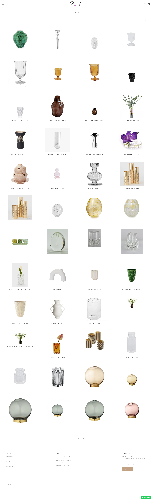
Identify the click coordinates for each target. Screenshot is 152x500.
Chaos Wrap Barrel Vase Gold (94, 222)
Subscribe (128, 469)
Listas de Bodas (9, 456)
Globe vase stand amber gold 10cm (131, 391)
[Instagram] (54, 472)
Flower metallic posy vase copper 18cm (132, 310)
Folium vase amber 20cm (57, 357)
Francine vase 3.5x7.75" (132, 357)
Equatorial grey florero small (20, 323)
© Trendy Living (10, 487)
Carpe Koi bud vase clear (57, 222)
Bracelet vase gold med (20, 222)
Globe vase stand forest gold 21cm (20, 424)
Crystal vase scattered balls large (20, 289)
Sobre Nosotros (9, 466)
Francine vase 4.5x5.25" (20, 391)
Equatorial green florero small (132, 289)
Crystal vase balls (132, 255)
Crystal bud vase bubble (57, 255)
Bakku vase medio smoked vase (94, 120)
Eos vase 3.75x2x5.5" (94, 289)
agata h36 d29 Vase (20, 53)
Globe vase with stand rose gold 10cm (132, 424)
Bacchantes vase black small (132, 86)
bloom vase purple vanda (131, 154)
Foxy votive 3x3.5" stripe (94, 352)
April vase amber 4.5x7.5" (94, 86)
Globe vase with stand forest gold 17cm (94, 424)
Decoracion (8, 459)
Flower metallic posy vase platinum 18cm (20, 346)
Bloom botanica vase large (94, 154)
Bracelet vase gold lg (132, 188)
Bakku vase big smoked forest (57, 120)
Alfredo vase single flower (57, 53)
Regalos (8, 461)
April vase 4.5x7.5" (20, 86)
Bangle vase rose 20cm (132, 120)
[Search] (145, 4)
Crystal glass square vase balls (94, 249)
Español (8, 484)
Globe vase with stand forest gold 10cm (57, 424)
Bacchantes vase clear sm (20, 120)
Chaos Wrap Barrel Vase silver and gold (131, 222)
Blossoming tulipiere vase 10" (20, 188)
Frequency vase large (57, 391)
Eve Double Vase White (57, 323)
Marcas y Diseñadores (11, 464)
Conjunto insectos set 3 (20, 255)
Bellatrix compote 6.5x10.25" (20, 154)
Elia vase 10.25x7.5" (57, 289)
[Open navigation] (3, 4)
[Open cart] (149, 4)
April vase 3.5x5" (132, 53)
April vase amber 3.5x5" (57, 86)
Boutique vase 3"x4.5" (94, 188)
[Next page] (83, 438)
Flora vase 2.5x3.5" (94, 323)
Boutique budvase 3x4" (57, 188)
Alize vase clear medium (94, 53)
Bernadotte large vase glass (57, 154)
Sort (145, 20)
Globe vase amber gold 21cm (94, 391)
